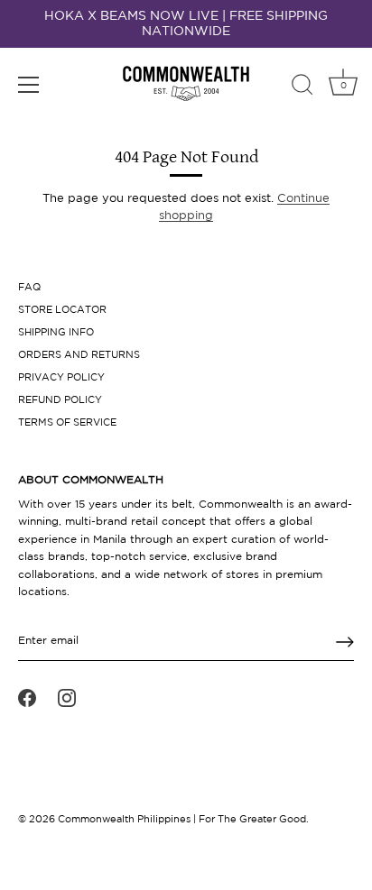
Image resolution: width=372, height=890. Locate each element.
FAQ (29, 287)
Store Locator (62, 310)
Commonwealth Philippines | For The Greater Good (182, 819)
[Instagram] (67, 697)
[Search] (302, 87)
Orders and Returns (79, 355)
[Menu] (29, 85)
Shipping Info (56, 332)
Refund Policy (60, 400)
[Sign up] (345, 642)
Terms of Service (67, 422)
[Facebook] (27, 697)
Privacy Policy (61, 377)
